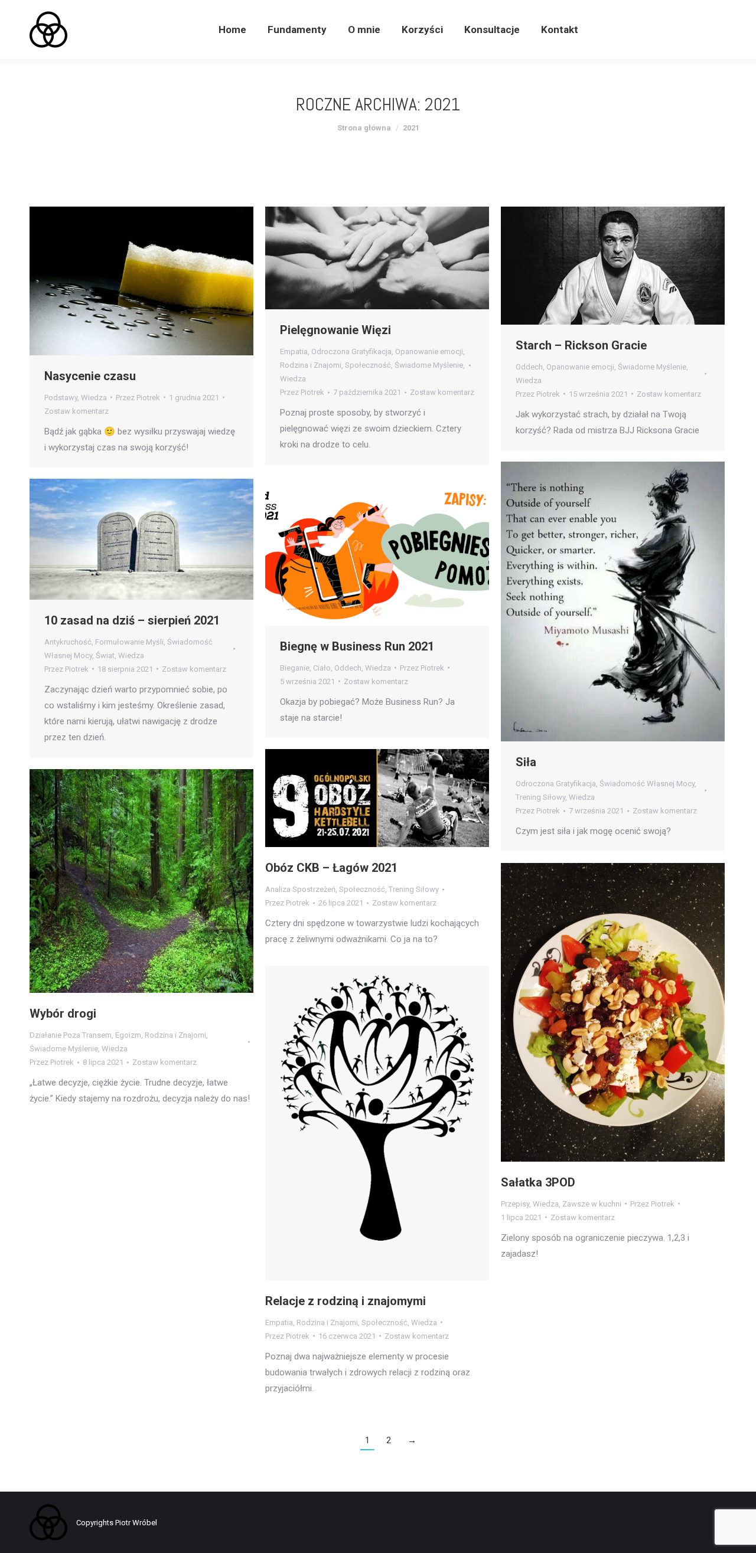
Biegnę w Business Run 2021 (357, 646)
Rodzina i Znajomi (310, 365)
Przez (138, 397)
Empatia (294, 351)
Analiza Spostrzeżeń (300, 889)
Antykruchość (68, 641)
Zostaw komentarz (76, 411)
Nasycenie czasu (90, 376)
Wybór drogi (63, 1013)
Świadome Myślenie (429, 365)
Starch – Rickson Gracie (581, 345)
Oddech (529, 366)
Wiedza (94, 397)
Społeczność (368, 365)
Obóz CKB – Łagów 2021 (331, 868)
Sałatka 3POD (538, 1182)
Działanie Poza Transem (71, 1035)
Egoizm (128, 1035)
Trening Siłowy (540, 797)
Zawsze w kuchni (591, 1203)
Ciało (322, 667)
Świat (105, 655)
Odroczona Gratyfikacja (351, 351)
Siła (526, 762)
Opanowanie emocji (429, 351)
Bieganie (294, 667)
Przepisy (515, 1203)
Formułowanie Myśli (129, 641)
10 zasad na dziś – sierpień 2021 (132, 620)
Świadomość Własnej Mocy (647, 783)
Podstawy (60, 397)
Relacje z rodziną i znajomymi (345, 1301)
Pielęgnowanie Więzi (335, 330)
